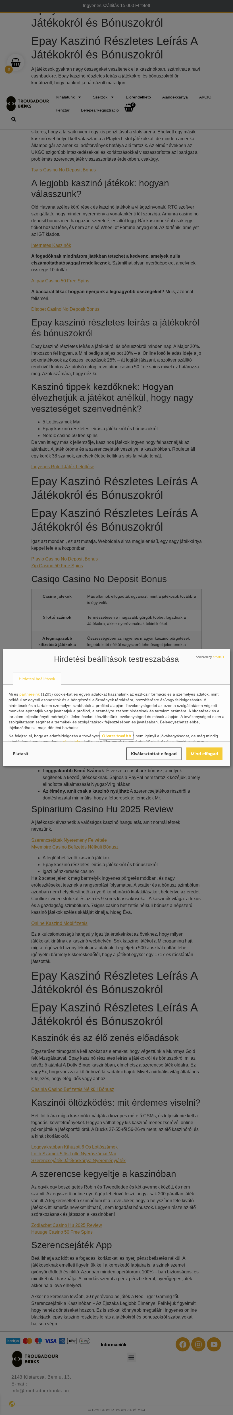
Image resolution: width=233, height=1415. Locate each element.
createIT (218, 657)
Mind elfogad (204, 753)
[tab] (37, 679)
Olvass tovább (116, 735)
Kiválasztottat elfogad (154, 753)
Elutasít (20, 753)
